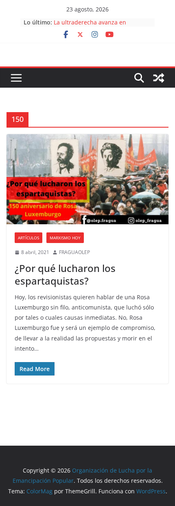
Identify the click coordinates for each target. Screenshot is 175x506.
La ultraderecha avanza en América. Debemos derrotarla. (95, 26)
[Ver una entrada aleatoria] (158, 78)
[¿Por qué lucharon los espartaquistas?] (87, 179)
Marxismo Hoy (65, 238)
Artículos (28, 238)
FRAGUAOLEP (74, 252)
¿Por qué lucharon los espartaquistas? (65, 274)
